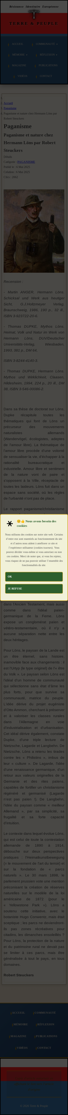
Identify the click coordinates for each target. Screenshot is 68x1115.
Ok (10, 576)
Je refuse (15, 588)
